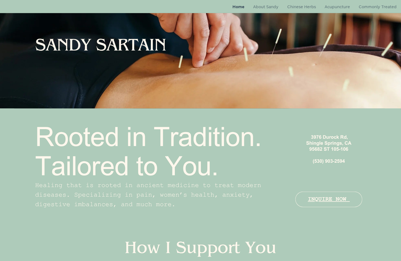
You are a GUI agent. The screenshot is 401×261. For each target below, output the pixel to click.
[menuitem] (238, 7)
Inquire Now (327, 199)
